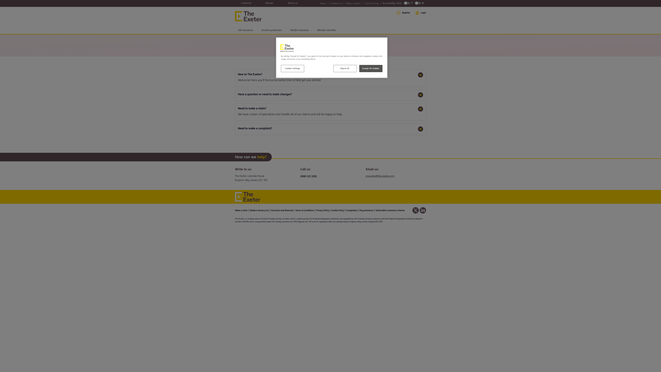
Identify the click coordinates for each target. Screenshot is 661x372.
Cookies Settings (292, 68)
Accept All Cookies (370, 68)
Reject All (344, 68)
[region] (332, 57)
